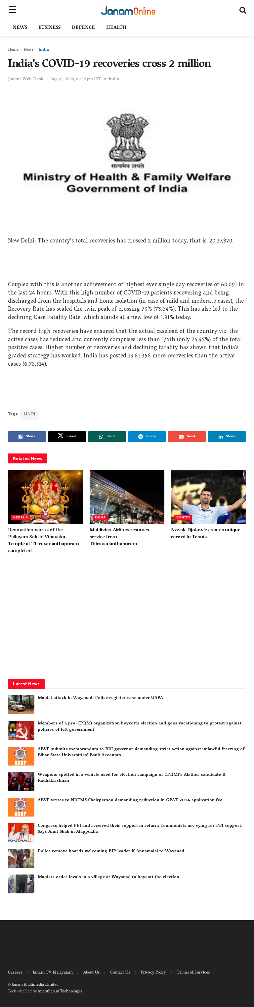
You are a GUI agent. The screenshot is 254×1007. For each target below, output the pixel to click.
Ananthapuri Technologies (60, 991)
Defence (83, 28)
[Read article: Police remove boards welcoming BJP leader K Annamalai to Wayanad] (21, 858)
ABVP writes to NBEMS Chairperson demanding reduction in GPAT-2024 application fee (130, 800)
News (20, 28)
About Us (91, 973)
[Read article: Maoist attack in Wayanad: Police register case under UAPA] (21, 704)
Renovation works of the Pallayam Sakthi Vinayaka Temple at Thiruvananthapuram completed (43, 541)
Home (13, 50)
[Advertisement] (127, 265)
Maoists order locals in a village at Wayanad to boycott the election (108, 877)
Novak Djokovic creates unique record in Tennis (205, 534)
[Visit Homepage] (128, 10)
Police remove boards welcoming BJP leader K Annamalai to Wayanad (111, 851)
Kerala (20, 517)
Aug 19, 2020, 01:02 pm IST (75, 79)
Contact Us (120, 973)
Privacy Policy (153, 973)
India (44, 50)
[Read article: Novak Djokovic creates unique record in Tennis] (208, 497)
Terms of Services (193, 973)
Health (116, 28)
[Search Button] (242, 10)
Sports (183, 517)
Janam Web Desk (26, 79)
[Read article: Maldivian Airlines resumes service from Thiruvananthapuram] (127, 497)
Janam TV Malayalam (53, 973)
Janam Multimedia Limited (35, 985)
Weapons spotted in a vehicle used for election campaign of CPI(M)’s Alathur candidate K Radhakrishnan (132, 778)
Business (49, 28)
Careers (15, 973)
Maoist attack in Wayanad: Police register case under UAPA (100, 698)
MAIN (29, 414)
